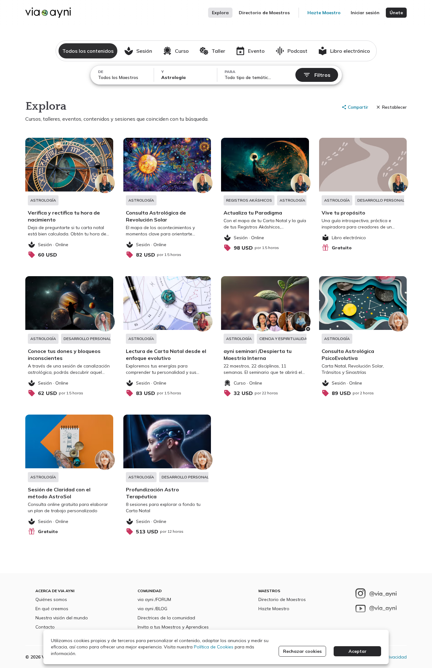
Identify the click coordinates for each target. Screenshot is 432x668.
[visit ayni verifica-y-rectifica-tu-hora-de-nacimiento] (69, 199)
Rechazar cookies (302, 651)
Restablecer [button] (394, 107)
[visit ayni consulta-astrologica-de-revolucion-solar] (167, 199)
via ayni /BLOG (152, 608)
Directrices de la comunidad (166, 618)
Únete (396, 12)
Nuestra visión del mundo (61, 618)
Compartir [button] (358, 107)
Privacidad (396, 657)
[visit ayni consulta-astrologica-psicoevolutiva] (363, 337)
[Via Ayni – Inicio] (48, 12)
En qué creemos (51, 608)
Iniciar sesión (365, 12)
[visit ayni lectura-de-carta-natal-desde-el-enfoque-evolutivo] (167, 337)
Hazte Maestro (324, 12)
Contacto (45, 627)
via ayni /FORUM (154, 599)
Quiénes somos (51, 599)
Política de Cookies (213, 647)
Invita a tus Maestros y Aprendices (173, 627)
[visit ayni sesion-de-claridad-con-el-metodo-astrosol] (69, 476)
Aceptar (358, 651)
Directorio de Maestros (264, 12)
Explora (220, 12)
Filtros (322, 75)
